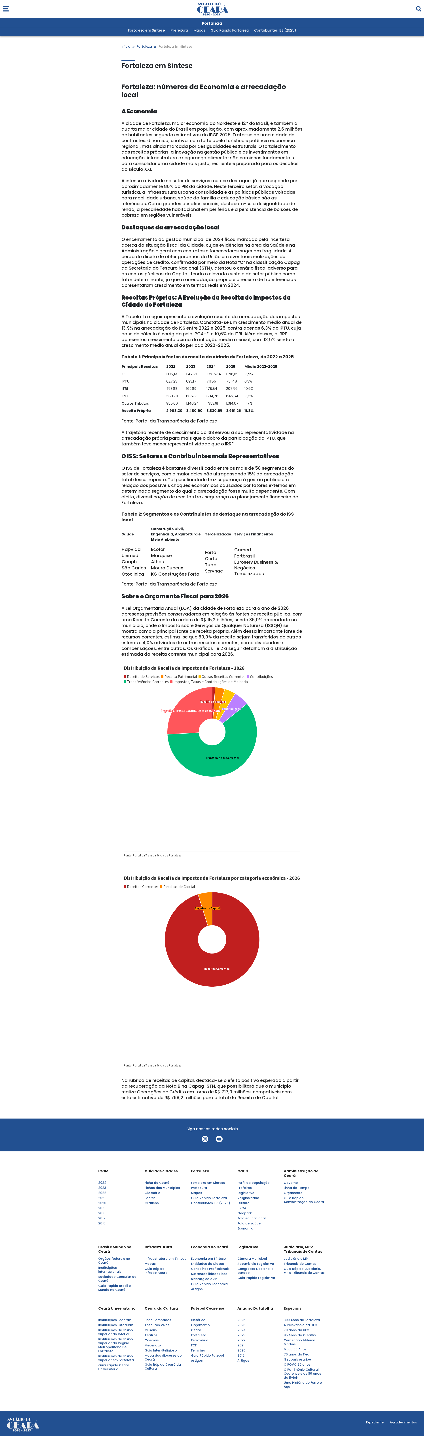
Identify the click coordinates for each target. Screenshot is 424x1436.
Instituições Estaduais (115, 1325)
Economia (245, 1228)
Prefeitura (179, 30)
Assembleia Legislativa (255, 1264)
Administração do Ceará (301, 1173)
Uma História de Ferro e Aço (303, 1385)
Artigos (197, 1289)
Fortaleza (200, 1171)
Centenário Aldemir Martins (299, 1342)
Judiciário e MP (296, 1259)
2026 (241, 1320)
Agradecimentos (403, 1422)
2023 (102, 1188)
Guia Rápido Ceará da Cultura (163, 1366)
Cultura (243, 1203)
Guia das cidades (161, 1171)
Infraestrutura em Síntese (165, 1259)
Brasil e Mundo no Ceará (114, 1249)
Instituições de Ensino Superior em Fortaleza (116, 1358)
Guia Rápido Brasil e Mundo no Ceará (114, 1288)
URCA (241, 1208)
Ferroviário (199, 1340)
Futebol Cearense (207, 1308)
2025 (241, 1325)
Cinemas (152, 1340)
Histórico (198, 1320)
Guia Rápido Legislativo (256, 1278)
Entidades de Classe (207, 1264)
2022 (102, 1193)
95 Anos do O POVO (300, 1335)
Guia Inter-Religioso (161, 1350)
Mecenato (153, 1345)
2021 (101, 1198)
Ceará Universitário (117, 1308)
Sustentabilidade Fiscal (209, 1274)
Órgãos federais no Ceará (114, 1261)
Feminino (198, 1350)
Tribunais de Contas (300, 1264)
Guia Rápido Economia (209, 1284)
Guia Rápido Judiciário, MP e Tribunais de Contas (304, 1271)
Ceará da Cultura (161, 1308)
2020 (102, 1203)
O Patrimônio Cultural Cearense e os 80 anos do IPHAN (302, 1374)
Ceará (196, 1330)
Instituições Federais (114, 1320)
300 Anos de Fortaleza (302, 1320)
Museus (151, 1330)
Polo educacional (251, 1218)
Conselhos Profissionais (210, 1269)
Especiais (292, 1308)
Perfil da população (253, 1183)
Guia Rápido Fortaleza (230, 30)
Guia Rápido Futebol (207, 1355)
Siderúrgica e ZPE (204, 1279)
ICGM (103, 1171)
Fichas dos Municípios (162, 1188)
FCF (194, 1345)
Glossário (152, 1193)
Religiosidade (248, 1198)
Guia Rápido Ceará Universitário (113, 1367)
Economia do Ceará (209, 1247)
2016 (101, 1223)
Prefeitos (244, 1188)
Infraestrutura (158, 1247)
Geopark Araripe (297, 1359)
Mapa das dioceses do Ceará (163, 1357)
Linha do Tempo (297, 1188)
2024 (102, 1183)
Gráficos (152, 1203)
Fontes (150, 1198)
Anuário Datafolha (255, 1308)
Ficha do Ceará (157, 1183)
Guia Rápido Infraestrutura (156, 1271)
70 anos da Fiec (296, 1354)
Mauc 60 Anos (295, 1349)
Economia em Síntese (208, 1259)
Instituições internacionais (109, 1270)
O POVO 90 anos (297, 1365)
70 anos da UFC (296, 1330)
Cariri (242, 1171)
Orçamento (293, 1193)
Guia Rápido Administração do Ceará (304, 1200)
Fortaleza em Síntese (146, 30)
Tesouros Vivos (157, 1325)
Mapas (199, 30)
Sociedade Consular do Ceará (117, 1279)
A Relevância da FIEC (300, 1325)
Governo (291, 1183)
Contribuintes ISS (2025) (275, 30)
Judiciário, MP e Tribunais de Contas (303, 1249)
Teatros (151, 1335)
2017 (101, 1218)
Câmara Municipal (252, 1259)
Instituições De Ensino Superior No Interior (115, 1332)
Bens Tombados (158, 1320)
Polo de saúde (249, 1223)
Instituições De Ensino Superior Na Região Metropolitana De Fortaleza (115, 1345)
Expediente (375, 1422)
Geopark (244, 1213)
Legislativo (245, 1193)
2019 (101, 1208)
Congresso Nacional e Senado (255, 1271)
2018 (101, 1213)
